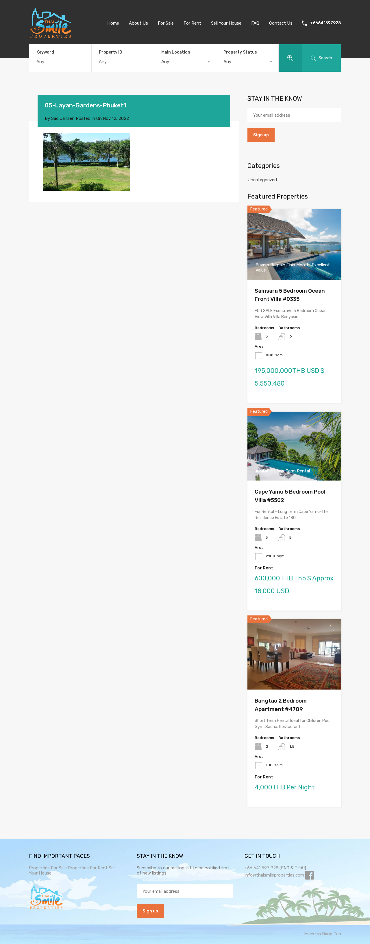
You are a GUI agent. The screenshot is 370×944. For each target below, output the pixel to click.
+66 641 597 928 (261, 867)
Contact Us (281, 23)
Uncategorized (262, 179)
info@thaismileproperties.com (274, 875)
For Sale (166, 23)
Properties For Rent (88, 867)
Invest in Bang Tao (322, 933)
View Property (294, 675)
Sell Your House (226, 23)
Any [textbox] (165, 61)
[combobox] (185, 62)
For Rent (192, 23)
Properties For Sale (48, 867)
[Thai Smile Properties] (50, 36)
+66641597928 (325, 23)
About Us (138, 23)
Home (113, 23)
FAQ (255, 23)
